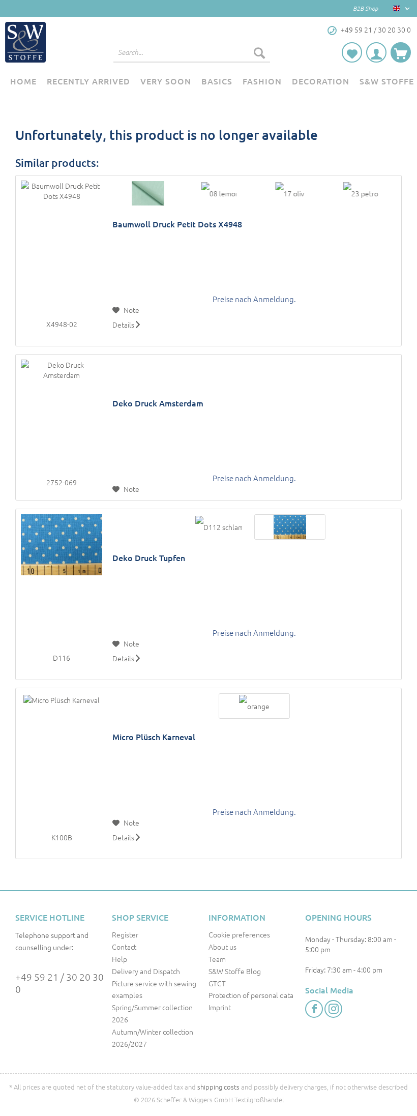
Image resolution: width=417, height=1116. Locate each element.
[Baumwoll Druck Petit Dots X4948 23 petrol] (360, 193)
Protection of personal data (250, 995)
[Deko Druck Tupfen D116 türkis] (289, 527)
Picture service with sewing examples (154, 989)
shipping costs (218, 1087)
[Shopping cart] (401, 52)
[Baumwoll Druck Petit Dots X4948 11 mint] (147, 193)
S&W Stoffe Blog (234, 971)
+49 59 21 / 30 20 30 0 (59, 983)
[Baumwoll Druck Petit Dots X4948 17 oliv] (289, 193)
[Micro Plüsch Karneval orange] (254, 706)
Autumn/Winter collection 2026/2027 (152, 1037)
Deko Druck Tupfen (148, 557)
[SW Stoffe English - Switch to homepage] (25, 42)
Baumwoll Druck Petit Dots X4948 (177, 224)
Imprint (219, 1007)
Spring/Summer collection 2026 (152, 1013)
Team (217, 959)
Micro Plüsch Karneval (153, 736)
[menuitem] (191, 57)
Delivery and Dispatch (146, 971)
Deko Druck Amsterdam (157, 403)
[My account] (376, 52)
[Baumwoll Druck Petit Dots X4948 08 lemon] (219, 193)
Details (124, 324)
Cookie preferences (239, 934)
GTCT (217, 983)
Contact (124, 947)
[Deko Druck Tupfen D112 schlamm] (219, 527)
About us (222, 947)
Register (125, 934)
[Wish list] (352, 52)
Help (119, 959)
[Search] (259, 52)
